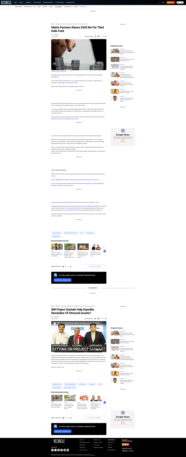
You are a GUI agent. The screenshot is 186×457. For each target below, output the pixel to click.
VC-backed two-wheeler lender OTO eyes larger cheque (95, 254)
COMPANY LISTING (98, 442)
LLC (72, 80)
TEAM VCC (57, 316)
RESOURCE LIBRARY (98, 447)
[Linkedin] (105, 36)
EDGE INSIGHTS (111, 450)
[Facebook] (100, 36)
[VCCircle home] (6, 2)
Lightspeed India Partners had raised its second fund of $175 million (72, 179)
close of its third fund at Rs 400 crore (73, 210)
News (15, 2)
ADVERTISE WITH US (84, 442)
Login (163, 2)
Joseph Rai (57, 34)
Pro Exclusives (37, 2)
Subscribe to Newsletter (62, 280)
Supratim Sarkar (57, 384)
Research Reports (48, 2)
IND (178, 2)
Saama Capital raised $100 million (60, 202)
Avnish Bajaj (69, 86)
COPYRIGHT (82, 447)
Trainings (28, 2)
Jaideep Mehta (56, 387)
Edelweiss (92, 384)
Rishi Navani (83, 109)
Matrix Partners (63, 80)
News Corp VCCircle (69, 387)
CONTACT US (82, 445)
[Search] (158, 2)
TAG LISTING (96, 445)
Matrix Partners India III (70, 233)
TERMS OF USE (97, 439)
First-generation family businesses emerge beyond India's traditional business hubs (127, 76)
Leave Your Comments (94, 266)
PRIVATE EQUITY (18, 6)
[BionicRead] (95, 36)
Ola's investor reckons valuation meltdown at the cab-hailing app (56, 254)
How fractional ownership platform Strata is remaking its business (126, 84)
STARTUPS (75, 6)
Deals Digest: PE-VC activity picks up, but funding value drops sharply (127, 52)
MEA (182, 2)
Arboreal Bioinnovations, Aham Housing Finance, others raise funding (56, 405)
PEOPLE (51, 6)
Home (52, 24)
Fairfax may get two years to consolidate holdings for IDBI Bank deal (126, 68)
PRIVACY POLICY (83, 450)
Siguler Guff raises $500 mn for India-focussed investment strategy (127, 100)
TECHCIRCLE (111, 442)
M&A (35, 6)
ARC (100, 384)
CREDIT (39, 6)
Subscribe (171, 2)
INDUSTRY (45, 6)
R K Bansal (82, 384)
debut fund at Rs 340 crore (77, 208)
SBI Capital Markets (70, 384)
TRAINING (110, 447)
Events (21, 2)
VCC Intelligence (59, 2)
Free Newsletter (70, 2)
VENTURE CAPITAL (28, 6)
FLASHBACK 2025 (67, 6)
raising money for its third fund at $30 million (82, 206)
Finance (58, 24)
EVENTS (110, 445)
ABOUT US (81, 439)
